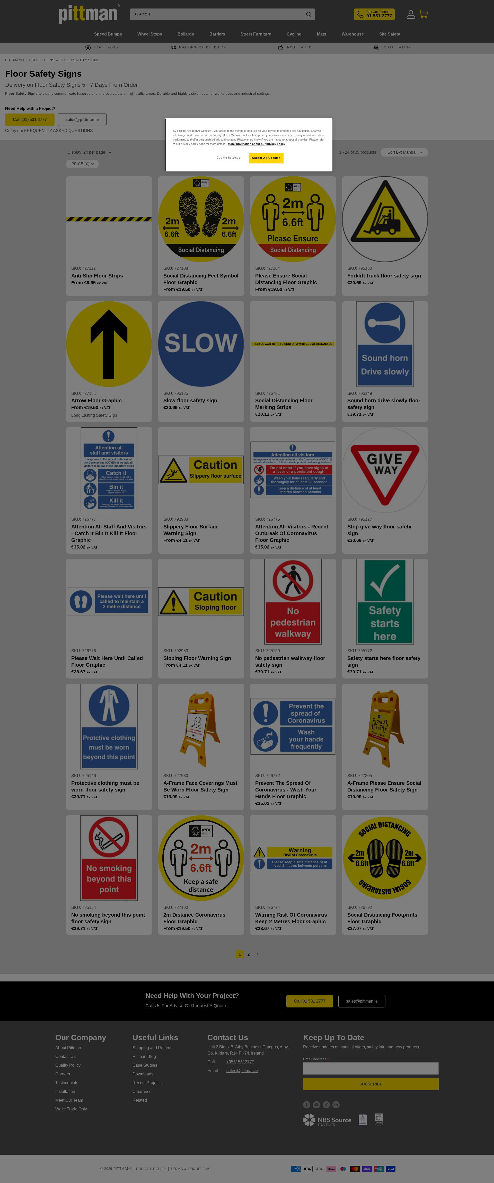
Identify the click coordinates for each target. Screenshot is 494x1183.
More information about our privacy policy (256, 143)
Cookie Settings (229, 157)
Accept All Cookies (266, 157)
